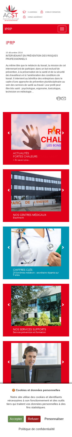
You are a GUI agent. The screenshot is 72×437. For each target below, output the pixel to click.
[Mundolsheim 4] (36, 195)
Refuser (33, 419)
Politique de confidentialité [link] (37, 429)
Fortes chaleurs (25, 156)
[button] (9, 133)
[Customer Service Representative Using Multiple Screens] (36, 367)
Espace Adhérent (35, 17)
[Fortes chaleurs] (36, 138)
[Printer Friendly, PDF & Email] (61, 98)
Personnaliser (54, 419)
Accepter (16, 419)
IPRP (8, 29)
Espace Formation (52, 12)
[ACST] (11, 13)
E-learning (32, 12)
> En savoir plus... (21, 160)
